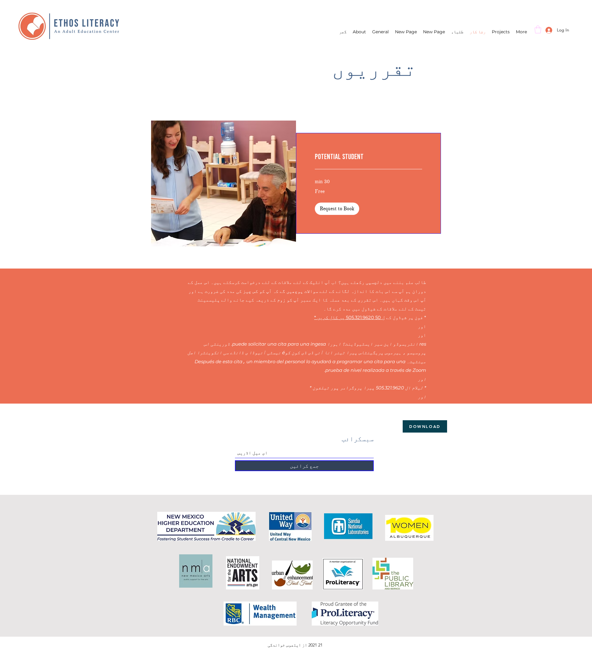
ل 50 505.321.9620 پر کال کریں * (349, 317)
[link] (368, 157)
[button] (538, 29)
